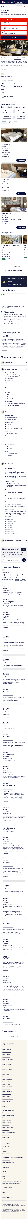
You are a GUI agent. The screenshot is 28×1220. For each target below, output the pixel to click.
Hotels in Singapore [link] (6, 1117)
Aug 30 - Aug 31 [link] (21, 112)
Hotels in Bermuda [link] (6, 1122)
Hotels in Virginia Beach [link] (7, 1099)
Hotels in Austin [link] (6, 1081)
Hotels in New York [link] (6, 1052)
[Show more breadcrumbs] (2, 1036)
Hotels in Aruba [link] (5, 1112)
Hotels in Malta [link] (5, 1125)
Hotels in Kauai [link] (5, 1135)
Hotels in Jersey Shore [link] (7, 1127)
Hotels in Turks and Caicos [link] (8, 1115)
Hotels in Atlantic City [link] (7, 1091)
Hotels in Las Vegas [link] (6, 1049)
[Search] (24, 560)
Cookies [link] (4, 1178)
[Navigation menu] (25, 2)
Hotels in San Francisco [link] (7, 1066)
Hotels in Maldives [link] (6, 1120)
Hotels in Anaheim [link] (6, 1104)
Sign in (9, 284)
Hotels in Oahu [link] (5, 1137)
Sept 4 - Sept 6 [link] (7, 118)
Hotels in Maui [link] (5, 1130)
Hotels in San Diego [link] (6, 1062)
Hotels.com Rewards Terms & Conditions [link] (11, 1183)
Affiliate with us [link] (6, 1160)
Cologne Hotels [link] (8, 1036)
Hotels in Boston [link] (6, 1089)
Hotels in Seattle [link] (6, 1101)
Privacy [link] (4, 1176)
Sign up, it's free (17, 284)
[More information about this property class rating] (6, 12)
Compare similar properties (15, 270)
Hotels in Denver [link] (6, 1076)
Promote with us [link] (6, 1164)
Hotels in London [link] (6, 1096)
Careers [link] (4, 1192)
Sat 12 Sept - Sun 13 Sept (11, 28)
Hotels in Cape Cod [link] (6, 1139)
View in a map (5, 307)
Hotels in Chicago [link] (6, 1054)
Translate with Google (8, 640)
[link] (25, 7)
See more (3, 69)
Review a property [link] (6, 1153)
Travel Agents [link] (5, 1167)
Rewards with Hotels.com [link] (8, 1197)
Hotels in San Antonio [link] (7, 1086)
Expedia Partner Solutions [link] (8, 1162)
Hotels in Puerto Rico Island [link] (8, 1132)
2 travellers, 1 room (9, 33)
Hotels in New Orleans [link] (7, 1059)
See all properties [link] (8, 6)
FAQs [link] (3, 1148)
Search (14, 37)
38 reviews (5, 572)
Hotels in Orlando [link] (6, 1057)
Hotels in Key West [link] (6, 1094)
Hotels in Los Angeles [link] (7, 1069)
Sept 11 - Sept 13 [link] (21, 118)
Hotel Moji (7, 24)
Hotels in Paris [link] (5, 1074)
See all (2, 89)
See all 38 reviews (5, 76)
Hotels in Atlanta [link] (6, 1084)
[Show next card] (26, 48)
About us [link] (4, 1190)
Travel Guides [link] (5, 1194)
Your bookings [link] (5, 1146)
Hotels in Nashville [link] (6, 1064)
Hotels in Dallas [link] (5, 1106)
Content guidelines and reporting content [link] (12, 1181)
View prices (21, 160)
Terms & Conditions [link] (6, 1173)
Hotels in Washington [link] (7, 1079)
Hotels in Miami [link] (5, 1071)
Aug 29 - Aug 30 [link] (7, 112)
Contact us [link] (4, 1151)
